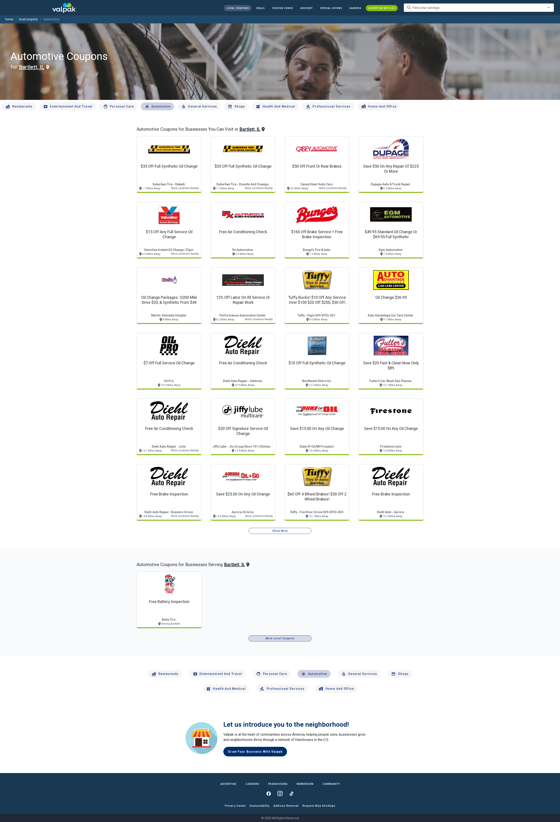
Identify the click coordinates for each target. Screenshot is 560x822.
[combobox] (479, 7)
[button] (331, 8)
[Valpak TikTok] (291, 794)
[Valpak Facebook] (269, 794)
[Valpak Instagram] (280, 794)
